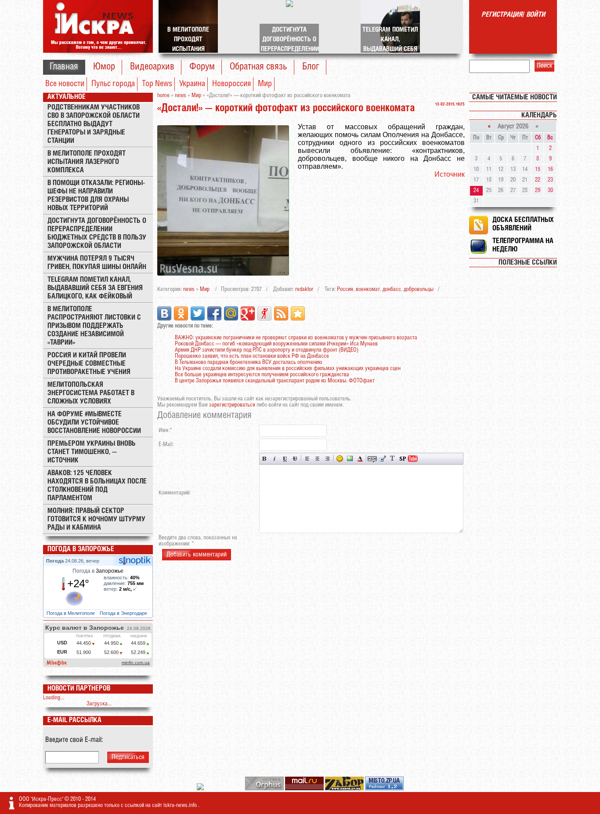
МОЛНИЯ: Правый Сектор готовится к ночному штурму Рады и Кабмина (96, 519)
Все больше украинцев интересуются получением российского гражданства (262, 374)
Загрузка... (99, 703)
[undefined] (265, 788)
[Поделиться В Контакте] (164, 313)
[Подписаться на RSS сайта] (281, 313)
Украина (192, 83)
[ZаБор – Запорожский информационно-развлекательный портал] (345, 788)
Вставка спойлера (403, 458)
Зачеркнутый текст (295, 458)
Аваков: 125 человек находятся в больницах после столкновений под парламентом (97, 485)
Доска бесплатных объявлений (523, 224)
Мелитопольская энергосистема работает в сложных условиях (90, 393)
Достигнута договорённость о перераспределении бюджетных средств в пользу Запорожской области (96, 233)
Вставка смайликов (340, 458)
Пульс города (113, 83)
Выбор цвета (360, 458)
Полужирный (265, 458)
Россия (345, 289)
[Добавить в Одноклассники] (181, 313)
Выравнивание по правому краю (327, 458)
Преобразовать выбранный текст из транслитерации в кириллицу (392, 458)
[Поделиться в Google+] (248, 313)
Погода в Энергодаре (124, 613)
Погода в (97, 571)
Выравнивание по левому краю (307, 458)
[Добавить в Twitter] (198, 313)
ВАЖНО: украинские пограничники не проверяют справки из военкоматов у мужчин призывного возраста (296, 337)
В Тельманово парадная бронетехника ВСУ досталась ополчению (248, 362)
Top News (157, 83)
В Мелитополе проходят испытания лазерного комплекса (86, 162)
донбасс (392, 289)
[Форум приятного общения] (201, 788)
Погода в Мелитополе (71, 613)
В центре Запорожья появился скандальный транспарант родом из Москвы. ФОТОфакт (275, 380)
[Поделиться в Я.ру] (264, 313)
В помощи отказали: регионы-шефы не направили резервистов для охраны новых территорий (96, 195)
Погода (55, 560)
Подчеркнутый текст (285, 458)
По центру (317, 458)
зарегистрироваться (232, 405)
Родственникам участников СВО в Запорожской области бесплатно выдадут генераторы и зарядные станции (93, 124)
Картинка (350, 458)
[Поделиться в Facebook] (214, 313)
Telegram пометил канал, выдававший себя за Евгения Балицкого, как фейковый (95, 288)
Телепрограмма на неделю (522, 245)
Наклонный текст (275, 458)
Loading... (53, 697)
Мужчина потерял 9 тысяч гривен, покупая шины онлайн (96, 262)
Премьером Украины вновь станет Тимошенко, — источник (91, 452)
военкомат (368, 289)
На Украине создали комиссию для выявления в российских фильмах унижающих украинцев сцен (288, 368)
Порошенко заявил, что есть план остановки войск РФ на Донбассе (252, 356)
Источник (449, 174)
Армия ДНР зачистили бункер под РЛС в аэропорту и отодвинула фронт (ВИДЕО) (266, 350)
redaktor (304, 289)
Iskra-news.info (180, 805)
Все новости (64, 83)
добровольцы (419, 289)
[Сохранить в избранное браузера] (298, 313)
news (189, 289)
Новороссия (231, 83)
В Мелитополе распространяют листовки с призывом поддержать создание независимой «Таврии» (94, 326)
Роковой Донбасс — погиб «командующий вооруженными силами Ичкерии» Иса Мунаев (276, 344)
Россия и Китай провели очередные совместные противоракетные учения (88, 363)
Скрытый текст (372, 458)
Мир (265, 83)
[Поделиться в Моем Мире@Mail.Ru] (231, 313)
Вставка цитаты (382, 458)
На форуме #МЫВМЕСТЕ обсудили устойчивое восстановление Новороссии (94, 422)
